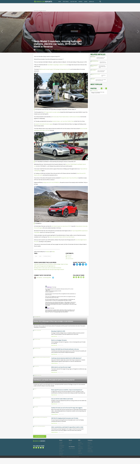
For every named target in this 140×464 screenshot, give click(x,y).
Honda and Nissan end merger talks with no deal (103, 62)
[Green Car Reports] (43, 1)
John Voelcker (39, 50)
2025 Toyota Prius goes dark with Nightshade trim (44, 266)
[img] (74, 264)
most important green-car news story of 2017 (61, 226)
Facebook (48, 251)
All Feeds (80, 442)
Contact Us (90, 444)
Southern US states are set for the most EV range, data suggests (66, 407)
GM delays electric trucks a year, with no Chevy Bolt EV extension (47, 268)
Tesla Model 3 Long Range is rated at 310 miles (57, 65)
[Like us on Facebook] (74, 277)
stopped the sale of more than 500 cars (69, 178)
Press (89, 445)
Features (61, 455)
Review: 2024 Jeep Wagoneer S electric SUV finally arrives (101, 71)
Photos (70, 442)
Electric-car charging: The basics (59, 340)
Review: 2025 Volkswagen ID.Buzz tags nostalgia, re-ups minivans (53, 321)
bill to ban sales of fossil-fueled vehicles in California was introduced (66, 117)
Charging (61, 442)
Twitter (53, 251)
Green (36, 256)
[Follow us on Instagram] (78, 277)
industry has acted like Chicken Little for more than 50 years (61, 237)
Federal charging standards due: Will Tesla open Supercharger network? (49, 269)
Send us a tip (69, 255)
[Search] (103, 1)
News (59, 1)
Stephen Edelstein (54, 363)
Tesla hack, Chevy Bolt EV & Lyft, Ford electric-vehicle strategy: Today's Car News (51, 264)
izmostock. (77, 456)
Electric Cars (73, 1)
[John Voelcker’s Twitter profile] (52, 277)
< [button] (101, 88)
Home (35, 10)
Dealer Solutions (72, 448)
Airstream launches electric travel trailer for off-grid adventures (101, 58)
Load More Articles (39, 436)
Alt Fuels (61, 452)
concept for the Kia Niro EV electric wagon (43, 124)
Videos (70, 444)
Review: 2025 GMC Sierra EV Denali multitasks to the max (65, 349)
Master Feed (80, 444)
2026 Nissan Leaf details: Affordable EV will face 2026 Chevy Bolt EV (54, 379)
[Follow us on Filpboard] (83, 277)
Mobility (60, 444)
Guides (85, 1)
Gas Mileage (61, 447)
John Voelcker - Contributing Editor (43, 277)
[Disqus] (61, 299)
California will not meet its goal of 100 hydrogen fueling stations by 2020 (54, 69)
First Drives (66, 1)
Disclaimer (89, 448)
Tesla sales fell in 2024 (104, 76)
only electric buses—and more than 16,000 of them (63, 121)
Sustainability (61, 445)
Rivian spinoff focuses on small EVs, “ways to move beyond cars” (66, 389)
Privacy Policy (90, 452)
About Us (89, 442)
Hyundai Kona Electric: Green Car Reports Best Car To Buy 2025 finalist (101, 80)
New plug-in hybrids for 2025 (58, 331)
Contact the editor (70, 258)
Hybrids (80, 1)
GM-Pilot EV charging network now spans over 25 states (64, 418)
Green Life (91, 1)
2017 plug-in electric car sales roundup (52, 112)
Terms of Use (90, 447)
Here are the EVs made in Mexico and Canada (62, 398)
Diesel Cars (61, 453)
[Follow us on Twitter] (76, 277)
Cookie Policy (90, 450)
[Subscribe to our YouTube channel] (81, 277)
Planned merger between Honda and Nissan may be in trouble (102, 66)
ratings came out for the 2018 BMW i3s (51, 182)
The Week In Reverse (42, 10)
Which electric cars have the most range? (61, 367)
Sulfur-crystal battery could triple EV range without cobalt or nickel (67, 427)
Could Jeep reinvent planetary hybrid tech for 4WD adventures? (66, 358)
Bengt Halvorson (37, 323)
